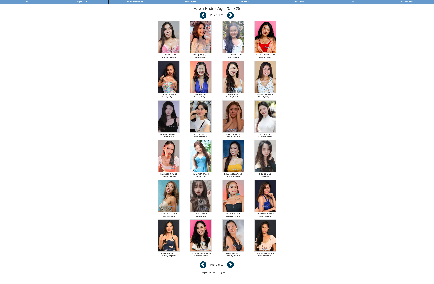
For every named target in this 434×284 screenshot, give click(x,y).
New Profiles (244, 2)
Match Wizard (298, 2)
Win (352, 2)
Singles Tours (81, 2)
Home (27, 2)
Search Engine (190, 2)
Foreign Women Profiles (135, 2)
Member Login (407, 2)
